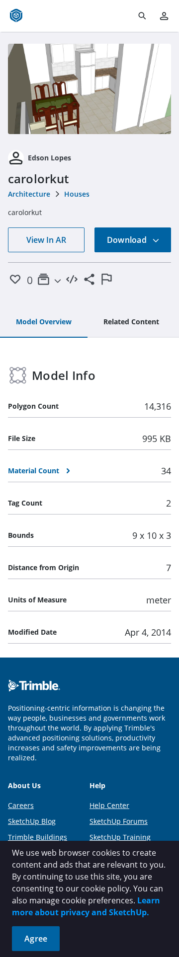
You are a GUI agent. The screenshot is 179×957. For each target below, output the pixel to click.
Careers (21, 805)
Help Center (109, 805)
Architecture (29, 194)
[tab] (44, 322)
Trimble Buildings (37, 837)
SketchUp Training (120, 837)
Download (128, 239)
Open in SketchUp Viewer (89, 88)
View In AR (46, 239)
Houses (77, 194)
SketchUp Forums (119, 821)
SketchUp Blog (32, 821)
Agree (35, 938)
